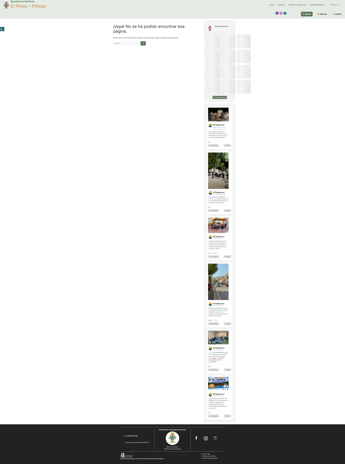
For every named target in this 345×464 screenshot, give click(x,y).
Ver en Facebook (213, 145)
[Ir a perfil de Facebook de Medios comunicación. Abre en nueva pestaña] (277, 13)
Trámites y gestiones (297, 5)
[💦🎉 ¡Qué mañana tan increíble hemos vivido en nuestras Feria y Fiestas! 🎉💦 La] (213, 41)
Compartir (227, 145)
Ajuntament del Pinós (22, 1)
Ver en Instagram (221, 97)
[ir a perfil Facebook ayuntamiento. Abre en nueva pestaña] (196, 438)
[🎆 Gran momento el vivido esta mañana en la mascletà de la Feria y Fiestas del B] (229, 41)
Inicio (272, 5)
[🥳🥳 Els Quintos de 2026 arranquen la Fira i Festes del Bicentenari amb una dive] (229, 56)
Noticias (281, 5)
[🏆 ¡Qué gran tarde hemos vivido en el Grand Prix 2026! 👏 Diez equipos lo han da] (244, 56)
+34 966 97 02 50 (132, 436)
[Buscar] (143, 43)
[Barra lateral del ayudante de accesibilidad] (2, 29)
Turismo (333, 5)
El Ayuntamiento (317, 5)
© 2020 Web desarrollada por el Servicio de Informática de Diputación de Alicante (141, 458)
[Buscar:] (127, 43)
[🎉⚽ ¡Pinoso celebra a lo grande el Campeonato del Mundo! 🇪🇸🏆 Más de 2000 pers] (229, 71)
